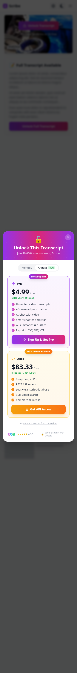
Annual (46, 267)
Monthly (27, 267)
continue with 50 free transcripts (40, 423)
